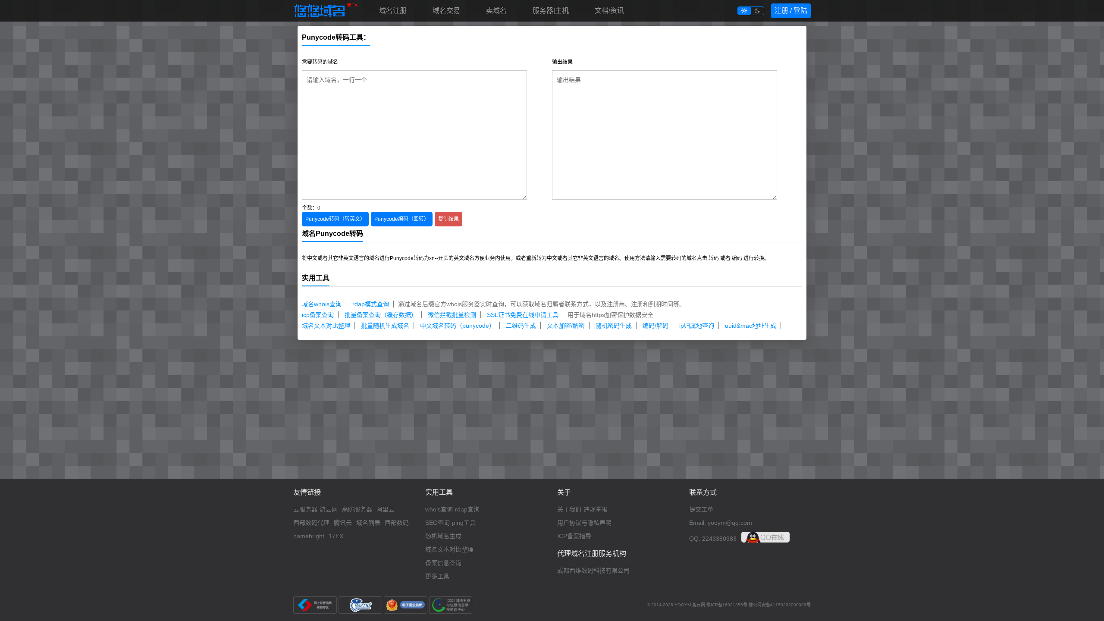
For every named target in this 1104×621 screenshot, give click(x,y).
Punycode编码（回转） (401, 219)
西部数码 (397, 522)
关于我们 (569, 509)
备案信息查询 (443, 562)
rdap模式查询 (370, 304)
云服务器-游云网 (315, 509)
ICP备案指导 (574, 536)
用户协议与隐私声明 (584, 522)
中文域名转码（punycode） (457, 325)
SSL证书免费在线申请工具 (522, 314)
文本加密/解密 (566, 325)
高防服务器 (357, 509)
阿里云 (385, 509)
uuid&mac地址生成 (750, 325)
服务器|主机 (551, 10)
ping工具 (464, 522)
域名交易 (446, 10)
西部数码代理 (311, 522)
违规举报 (595, 509)
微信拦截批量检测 (452, 314)
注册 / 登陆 (791, 10)
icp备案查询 (318, 314)
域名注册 (393, 10)
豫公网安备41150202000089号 (780, 604)
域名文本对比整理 (326, 325)
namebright (308, 536)
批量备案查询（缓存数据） (381, 314)
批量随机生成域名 (385, 325)
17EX (336, 536)
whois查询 (439, 509)
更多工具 (437, 576)
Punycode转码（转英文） (335, 219)
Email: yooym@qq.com (720, 522)
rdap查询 (467, 509)
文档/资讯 (609, 10)
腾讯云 (343, 522)
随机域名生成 (443, 536)
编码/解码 (655, 325)
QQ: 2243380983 (713, 538)
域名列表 (368, 522)
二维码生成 (521, 325)
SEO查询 (437, 522)
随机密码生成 (614, 325)
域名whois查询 (322, 304)
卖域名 (496, 10)
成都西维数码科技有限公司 (593, 570)
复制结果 (448, 219)
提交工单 (701, 509)
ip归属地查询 (696, 325)
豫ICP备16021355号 (726, 604)
